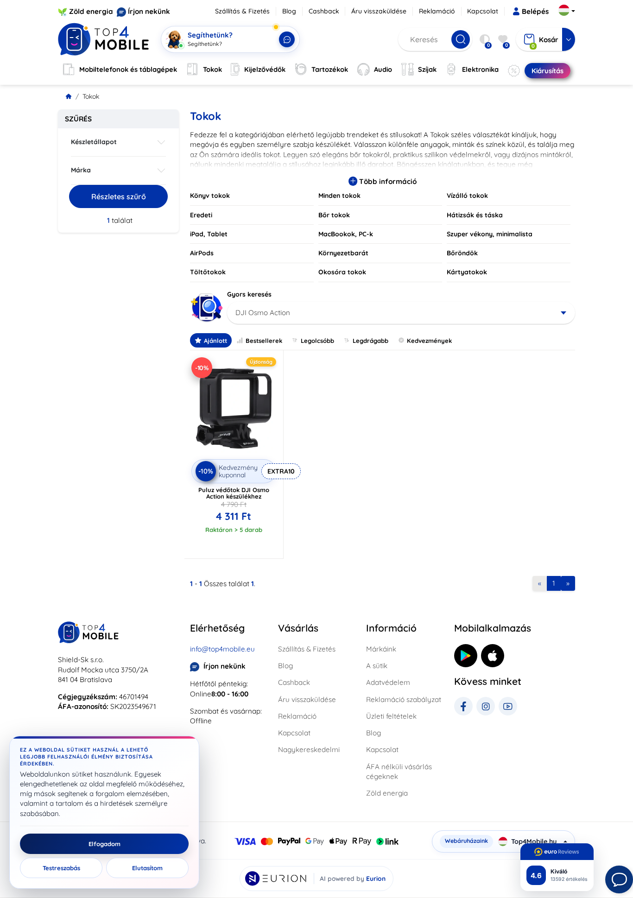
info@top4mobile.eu (222, 649)
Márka (81, 170)
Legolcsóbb (317, 340)
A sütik (376, 665)
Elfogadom (104, 843)
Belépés (535, 11)
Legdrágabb (370, 340)
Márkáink (381, 649)
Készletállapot (94, 142)
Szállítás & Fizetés (242, 11)
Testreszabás (61, 868)
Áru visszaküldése (378, 11)
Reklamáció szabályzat (403, 699)
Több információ (387, 181)
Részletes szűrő (118, 196)
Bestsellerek (264, 340)
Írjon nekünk (149, 11)
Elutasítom (147, 868)
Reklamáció (437, 11)
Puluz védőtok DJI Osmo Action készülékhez (233, 493)
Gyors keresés (249, 294)
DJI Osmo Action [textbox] (262, 312)
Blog (289, 11)
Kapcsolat (482, 11)
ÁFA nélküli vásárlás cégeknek (399, 771)
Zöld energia (91, 11)
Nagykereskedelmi (309, 749)
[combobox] (401, 313)
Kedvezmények (429, 340)
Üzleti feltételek (391, 716)
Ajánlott (215, 340)
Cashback (324, 11)
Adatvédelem (388, 682)
